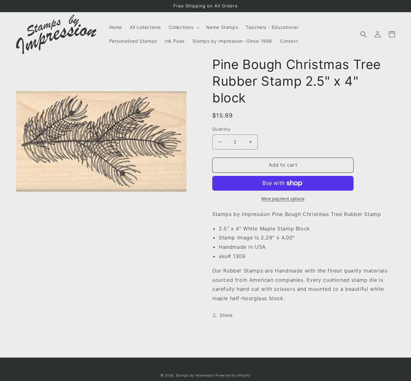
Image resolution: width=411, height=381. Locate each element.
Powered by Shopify (232, 375)
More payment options (283, 198)
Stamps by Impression (195, 375)
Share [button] (226, 315)
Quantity (221, 129)
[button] (183, 27)
